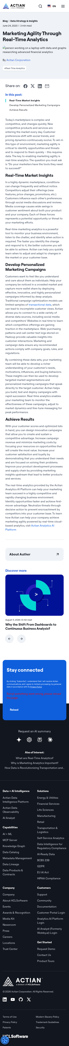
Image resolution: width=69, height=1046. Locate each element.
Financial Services (48, 803)
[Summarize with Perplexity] (39, 739)
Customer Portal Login (51, 912)
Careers (7, 936)
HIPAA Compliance (48, 878)
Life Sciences (45, 809)
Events (7, 906)
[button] (9, 639)
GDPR (40, 866)
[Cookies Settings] (5, 1040)
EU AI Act (43, 872)
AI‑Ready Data (46, 854)
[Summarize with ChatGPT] (29, 739)
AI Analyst (9, 818)
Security (40, 1027)
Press (6, 930)
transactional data (40, 304)
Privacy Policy (36, 687)
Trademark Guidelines (47, 1022)
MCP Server (10, 840)
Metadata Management (17, 858)
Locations (9, 943)
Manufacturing (46, 816)
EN (54, 6)
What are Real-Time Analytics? (34, 758)
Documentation (46, 906)
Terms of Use (10, 1016)
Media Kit (8, 918)
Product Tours (45, 961)
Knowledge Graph (14, 846)
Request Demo (46, 949)
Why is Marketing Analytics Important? (34, 763)
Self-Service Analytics (50, 838)
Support (42, 894)
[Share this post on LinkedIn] (40, 86)
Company (9, 894)
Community (44, 900)
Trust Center (10, 949)
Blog (5, 21)
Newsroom (9, 924)
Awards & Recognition (16, 912)
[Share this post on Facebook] (25, 86)
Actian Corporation (18, 60)
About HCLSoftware (15, 900)
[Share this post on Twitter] (33, 86)
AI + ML (7, 834)
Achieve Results (18, 109)
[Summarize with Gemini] (18, 739)
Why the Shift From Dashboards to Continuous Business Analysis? (30, 626)
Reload (14, 709)
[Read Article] (34, 595)
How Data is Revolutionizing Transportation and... (34, 767)
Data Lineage (11, 864)
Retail (40, 822)
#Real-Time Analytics (14, 68)
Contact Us (44, 955)
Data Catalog (11, 852)
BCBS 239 (43, 860)
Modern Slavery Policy (47, 1016)
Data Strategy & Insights (24, 21)
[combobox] (51, 6)
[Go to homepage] (14, 6)
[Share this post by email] (47, 86)
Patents (7, 1027)
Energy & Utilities (47, 797)
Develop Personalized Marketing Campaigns (34, 105)
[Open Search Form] (40, 6)
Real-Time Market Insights (24, 100)
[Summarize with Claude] (50, 739)
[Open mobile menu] (63, 6)
